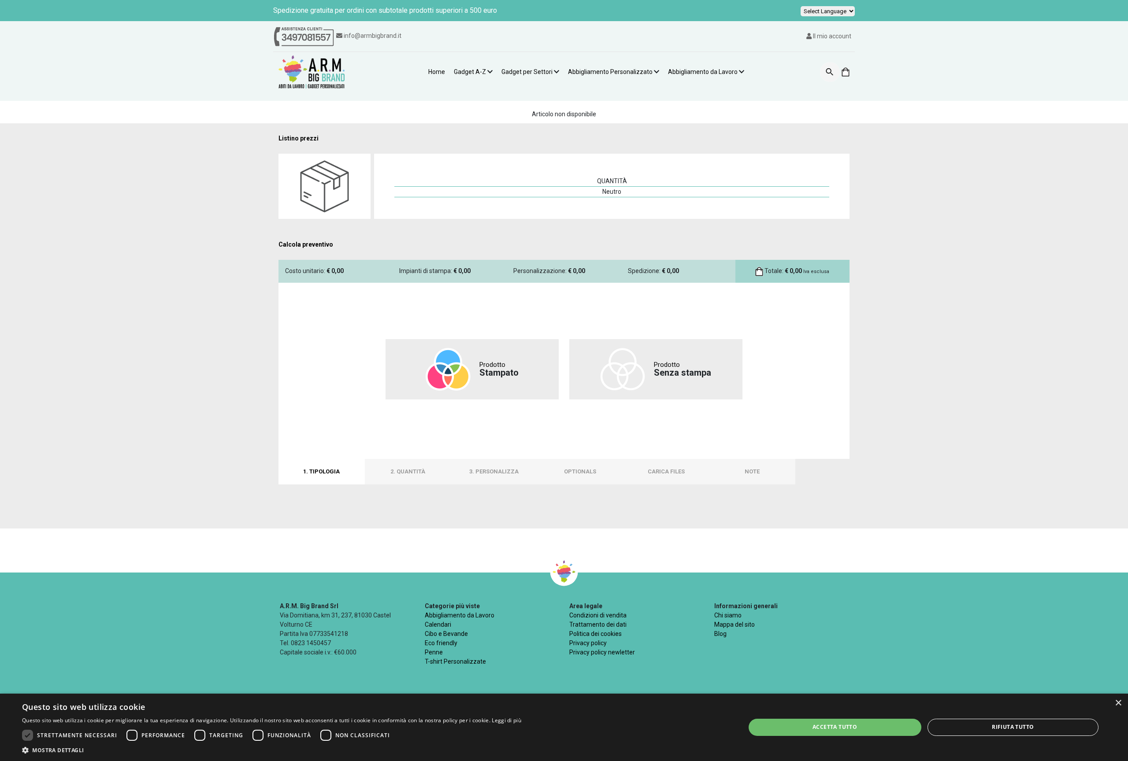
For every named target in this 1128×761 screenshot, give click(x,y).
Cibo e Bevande (446, 633)
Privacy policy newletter (602, 652)
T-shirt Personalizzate (455, 661)
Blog (720, 633)
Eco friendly (441, 642)
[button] (271, 750)
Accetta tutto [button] (835, 727)
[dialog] (564, 727)
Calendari (438, 624)
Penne (434, 652)
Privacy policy (588, 642)
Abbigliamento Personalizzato (610, 71)
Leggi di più (506, 720)
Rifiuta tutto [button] (1013, 727)
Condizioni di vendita (598, 615)
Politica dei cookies (595, 633)
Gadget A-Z (470, 71)
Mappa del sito (734, 624)
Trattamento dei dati (598, 624)
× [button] (1118, 703)
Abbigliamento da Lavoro (703, 71)
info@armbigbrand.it (372, 35)
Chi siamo (728, 615)
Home (436, 71)
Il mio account (831, 36)
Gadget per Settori (527, 71)
